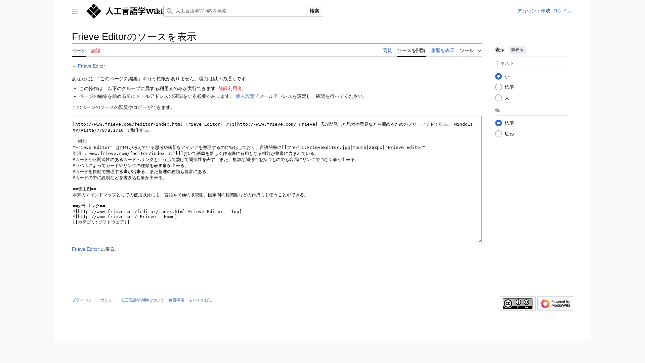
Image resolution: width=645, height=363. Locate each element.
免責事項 (176, 300)
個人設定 (245, 96)
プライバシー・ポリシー (94, 300)
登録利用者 (230, 88)
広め (509, 133)
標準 (509, 87)
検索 (314, 10)
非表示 (517, 49)
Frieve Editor (91, 66)
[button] (75, 11)
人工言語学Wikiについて (142, 300)
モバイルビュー (202, 300)
